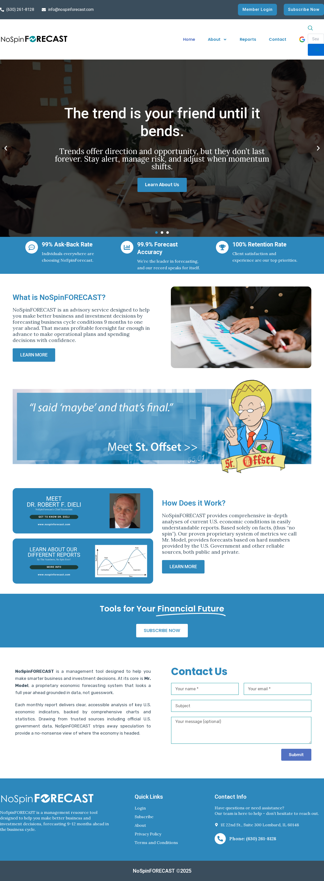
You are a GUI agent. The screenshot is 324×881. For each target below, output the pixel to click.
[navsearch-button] (310, 28)
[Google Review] (302, 39)
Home (189, 39)
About (214, 39)
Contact (277, 39)
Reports (248, 39)
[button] (6, 148)
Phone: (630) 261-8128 (252, 838)
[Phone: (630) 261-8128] (220, 838)
